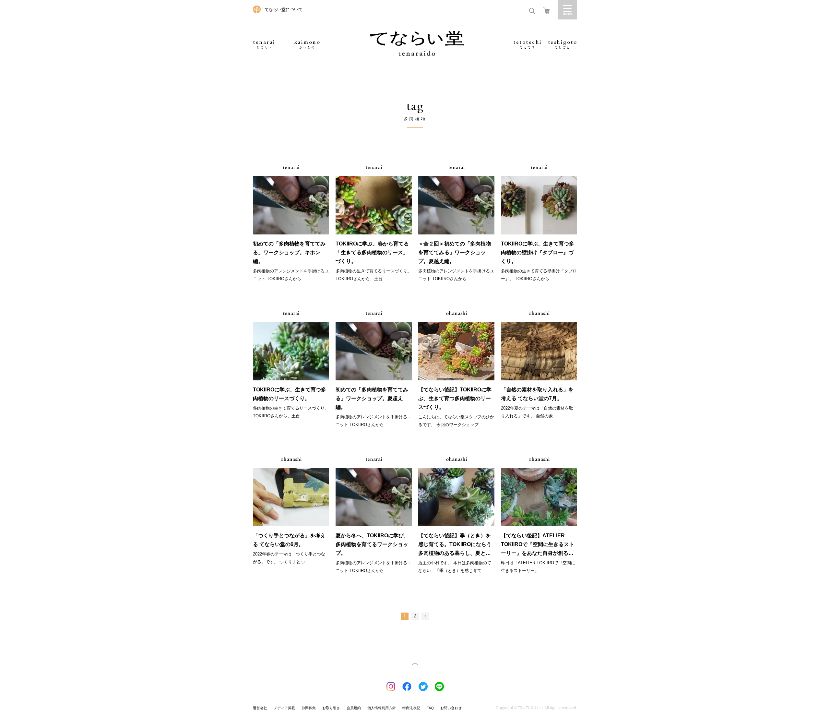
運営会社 (260, 708)
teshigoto (562, 44)
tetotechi (527, 44)
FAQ (430, 708)
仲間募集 (309, 708)
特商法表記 (411, 708)
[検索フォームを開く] (532, 10)
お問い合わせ (451, 708)
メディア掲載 (284, 708)
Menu (567, 9)
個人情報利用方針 (381, 708)
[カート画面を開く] (546, 10)
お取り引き (331, 708)
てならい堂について (283, 9)
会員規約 (354, 708)
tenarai (264, 44)
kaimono (307, 44)
